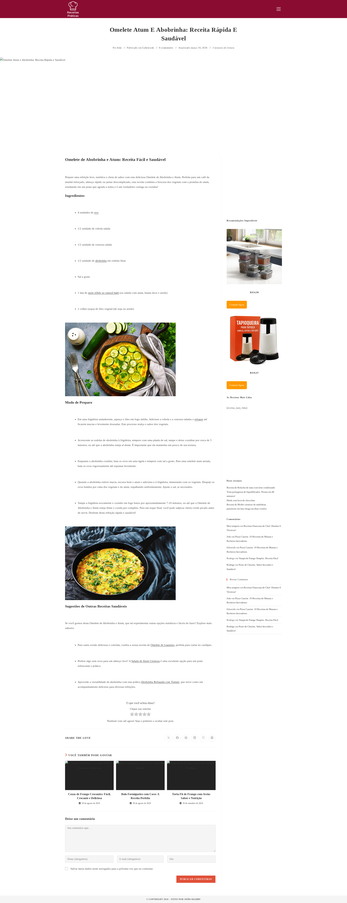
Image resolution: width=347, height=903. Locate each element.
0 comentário (166, 47)
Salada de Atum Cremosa (145, 661)
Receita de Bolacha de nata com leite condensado (251, 487)
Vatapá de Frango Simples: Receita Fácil (258, 558)
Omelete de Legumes (162, 645)
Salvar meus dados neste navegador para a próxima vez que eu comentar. (111, 868)
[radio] (132, 715)
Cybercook (148, 47)
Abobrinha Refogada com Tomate (160, 682)
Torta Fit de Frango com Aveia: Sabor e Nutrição (191, 796)
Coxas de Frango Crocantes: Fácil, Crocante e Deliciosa (89, 796)
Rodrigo (231, 564)
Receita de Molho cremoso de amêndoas (246, 504)
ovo (96, 212)
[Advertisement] (254, 184)
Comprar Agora (236, 304)
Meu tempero (233, 526)
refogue (198, 419)
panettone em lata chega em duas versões (247, 508)
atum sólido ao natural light (103, 292)
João (119, 47)
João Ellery (192, 899)
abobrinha (101, 260)
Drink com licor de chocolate (241, 500)
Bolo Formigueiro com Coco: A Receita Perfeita (140, 796)
